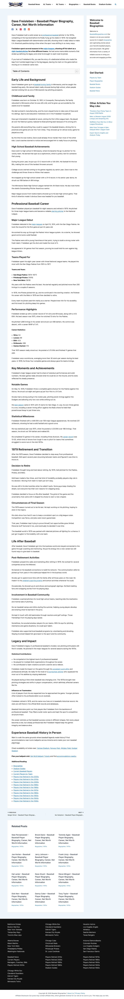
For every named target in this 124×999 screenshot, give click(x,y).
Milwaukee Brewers (52, 946)
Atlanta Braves (13, 941)
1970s (21, 846)
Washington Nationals (16, 951)
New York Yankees (15, 930)
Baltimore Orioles (14, 924)
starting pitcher (57, 211)
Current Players (13, 960)
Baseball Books (95, 84)
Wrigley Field (66, 748)
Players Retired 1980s (53, 965)
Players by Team (95, 78)
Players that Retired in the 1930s (25, 801)
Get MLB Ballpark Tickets (40, 756)
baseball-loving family (42, 84)
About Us (70, 993)
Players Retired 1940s (91, 965)
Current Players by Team (22, 774)
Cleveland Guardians (15, 973)
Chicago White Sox (15, 971)
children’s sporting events (32, 581)
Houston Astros (89, 924)
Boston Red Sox (14, 927)
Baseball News (95, 91)
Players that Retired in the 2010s (25, 779)
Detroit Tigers (13, 976)
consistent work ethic (60, 669)
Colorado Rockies (90, 943)
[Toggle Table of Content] (76, 71)
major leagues (48, 49)
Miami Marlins (13, 943)
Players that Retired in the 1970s (25, 790)
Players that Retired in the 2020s (26, 777)
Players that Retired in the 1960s (25, 793)
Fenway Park (55, 748)
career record (68, 437)
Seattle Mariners (89, 932)
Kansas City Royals (15, 979)
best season (19, 405)
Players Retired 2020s (16, 965)
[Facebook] (12, 29)
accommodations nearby (66, 756)
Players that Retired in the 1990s (25, 785)
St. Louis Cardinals (52, 951)
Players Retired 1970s (91, 957)
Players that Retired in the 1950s (25, 796)
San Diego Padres (90, 949)
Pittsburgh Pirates (52, 949)
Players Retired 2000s (53, 960)
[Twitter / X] (17, 29)
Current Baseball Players (22, 771)
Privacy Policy (80, 993)
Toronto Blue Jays (15, 935)
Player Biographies (96, 81)
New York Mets (13, 946)
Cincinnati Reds (51, 943)
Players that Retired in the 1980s (25, 787)
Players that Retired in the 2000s (26, 782)
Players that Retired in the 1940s (25, 798)
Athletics (86, 930)
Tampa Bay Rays (14, 932)
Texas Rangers (88, 935)
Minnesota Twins (14, 981)
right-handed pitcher (20, 51)
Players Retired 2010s (53, 957)
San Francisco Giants (91, 951)
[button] (52, 4)
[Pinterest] (21, 29)
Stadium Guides (19, 769)
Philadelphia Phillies (15, 949)
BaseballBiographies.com (98, 34)
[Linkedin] (25, 29)
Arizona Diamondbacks (92, 941)
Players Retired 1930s (91, 968)
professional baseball (50, 35)
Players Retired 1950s (91, 962)
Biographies (18, 766)
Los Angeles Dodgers (91, 946)
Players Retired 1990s (53, 962)
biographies (108, 40)
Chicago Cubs (50, 941)
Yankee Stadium (43, 748)
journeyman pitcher (55, 672)
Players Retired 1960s (91, 960)
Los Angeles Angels (90, 927)
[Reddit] (29, 29)
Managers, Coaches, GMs (17, 962)
